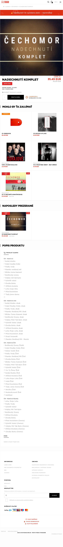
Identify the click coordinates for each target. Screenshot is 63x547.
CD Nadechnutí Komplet (26, 6)
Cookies (6, 472)
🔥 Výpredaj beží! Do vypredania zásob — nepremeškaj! (31, 12)
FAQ (5, 486)
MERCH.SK (3, 531)
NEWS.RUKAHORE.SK (13, 531)
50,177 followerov (32, 523)
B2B (5, 470)
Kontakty (7, 483)
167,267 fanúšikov (32, 519)
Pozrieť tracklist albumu (12, 92)
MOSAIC (60, 534)
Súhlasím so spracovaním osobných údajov (21, 500)
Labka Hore (7, 464)
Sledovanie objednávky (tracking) (43, 464)
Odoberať (54, 495)
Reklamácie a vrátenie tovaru (41, 467)
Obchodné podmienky (39, 472)
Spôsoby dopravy (37, 470)
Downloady (35, 478)
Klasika (7, 6)
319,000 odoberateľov (32, 521)
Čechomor (15, 6)
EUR (56, 2)
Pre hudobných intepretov (12, 467)
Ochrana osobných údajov (40, 475)
